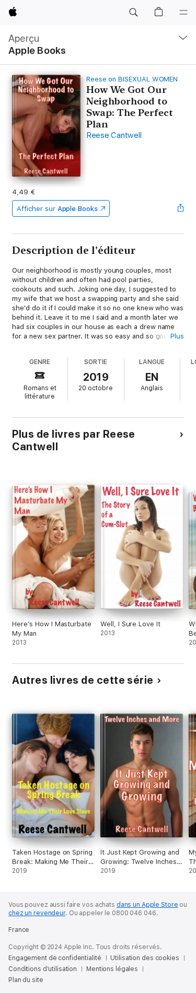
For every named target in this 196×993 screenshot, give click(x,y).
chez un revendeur (36, 913)
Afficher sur (57, 209)
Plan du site (25, 980)
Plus (177, 336)
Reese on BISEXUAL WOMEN (132, 79)
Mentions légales (112, 969)
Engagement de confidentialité (54, 958)
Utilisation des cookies (144, 958)
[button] (133, 12)
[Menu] (183, 12)
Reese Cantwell (114, 135)
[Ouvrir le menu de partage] (181, 208)
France (18, 929)
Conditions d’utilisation (42, 969)
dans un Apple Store (147, 904)
